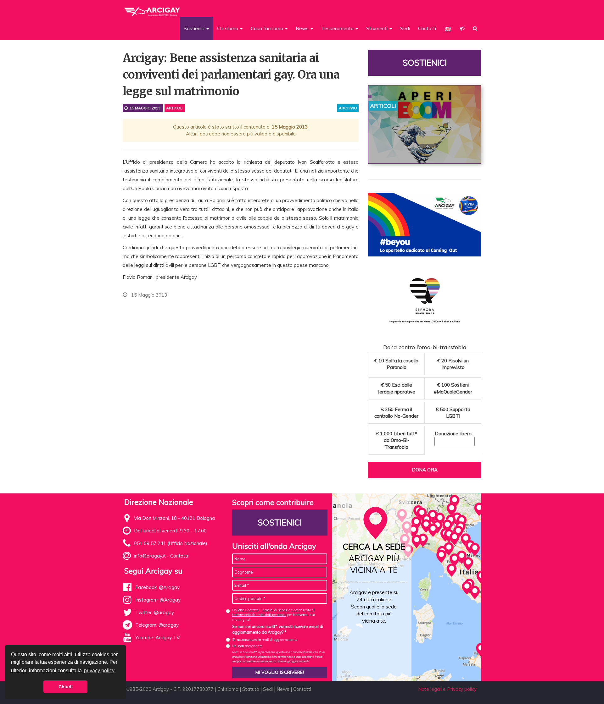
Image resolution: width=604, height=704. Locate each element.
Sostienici (425, 63)
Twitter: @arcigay (154, 612)
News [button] (303, 28)
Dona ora (425, 470)
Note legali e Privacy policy (447, 689)
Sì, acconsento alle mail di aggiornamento (264, 639)
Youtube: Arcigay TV (157, 638)
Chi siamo (227, 689)
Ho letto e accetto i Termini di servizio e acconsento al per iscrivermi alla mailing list (273, 615)
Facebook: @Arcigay (157, 587)
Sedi (405, 28)
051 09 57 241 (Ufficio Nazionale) (170, 543)
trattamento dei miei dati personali (259, 615)
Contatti (427, 28)
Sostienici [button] (195, 28)
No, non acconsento (247, 646)
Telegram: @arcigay (157, 625)
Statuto (250, 689)
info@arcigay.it (150, 556)
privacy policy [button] (99, 670)
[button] (462, 28)
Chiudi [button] (66, 686)
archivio (348, 108)
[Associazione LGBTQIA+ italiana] (152, 9)
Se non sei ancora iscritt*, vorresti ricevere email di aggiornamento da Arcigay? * (277, 629)
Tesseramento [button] (338, 28)
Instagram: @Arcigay (158, 600)
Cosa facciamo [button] (267, 28)
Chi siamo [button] (228, 28)
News (283, 689)
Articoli (174, 108)
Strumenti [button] (377, 28)
